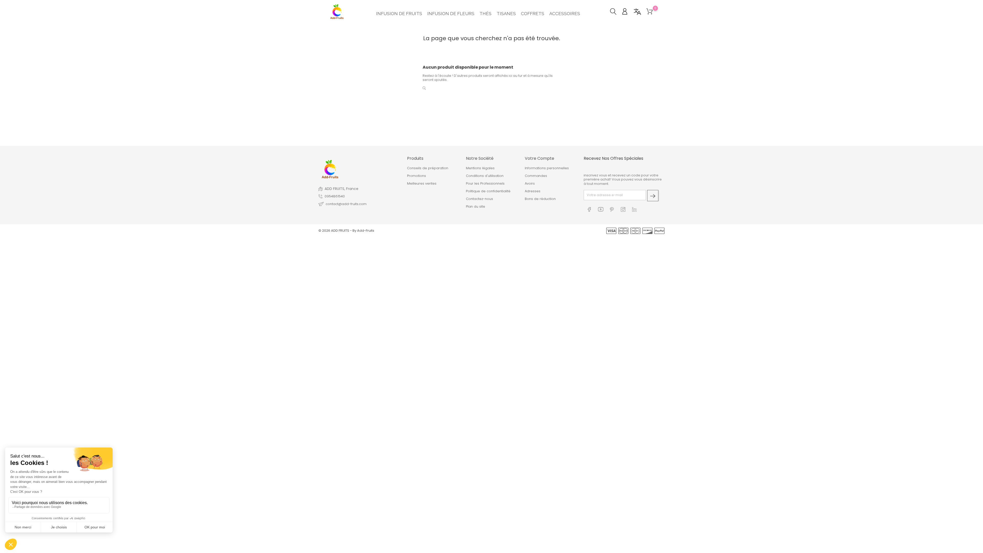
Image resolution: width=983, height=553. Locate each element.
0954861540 (335, 196)
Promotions (416, 176)
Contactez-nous (479, 199)
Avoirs (530, 184)
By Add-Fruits (363, 230)
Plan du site (475, 207)
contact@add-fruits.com (346, 204)
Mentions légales (480, 168)
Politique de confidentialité (488, 191)
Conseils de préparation (427, 168)
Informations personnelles (547, 168)
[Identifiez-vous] (627, 12)
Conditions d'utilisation (485, 176)
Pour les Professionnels (485, 184)
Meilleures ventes (421, 184)
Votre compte (539, 158)
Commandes (536, 176)
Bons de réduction (540, 199)
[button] (616, 12)
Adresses (532, 191)
